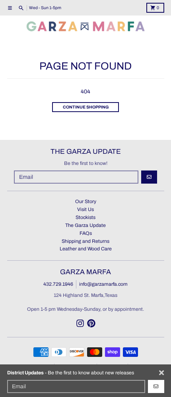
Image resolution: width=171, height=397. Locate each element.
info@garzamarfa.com (103, 284)
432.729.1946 (58, 284)
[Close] (161, 372)
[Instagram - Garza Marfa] (80, 323)
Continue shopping (86, 107)
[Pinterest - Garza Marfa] (91, 323)
